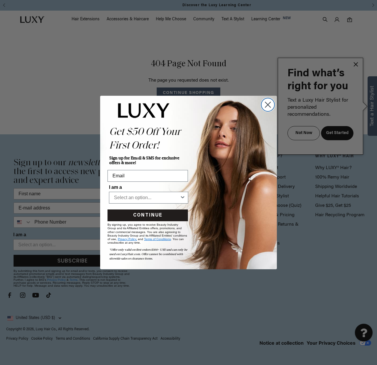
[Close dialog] (268, 104)
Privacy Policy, (127, 239)
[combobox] (147, 197)
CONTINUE (147, 215)
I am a (115, 187)
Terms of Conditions (157, 239)
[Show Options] (183, 197)
